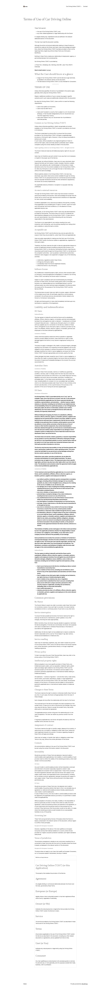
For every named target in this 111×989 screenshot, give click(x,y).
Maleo (25, 984)
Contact (48, 70)
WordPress (85, 984)
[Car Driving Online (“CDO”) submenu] (81, 6)
